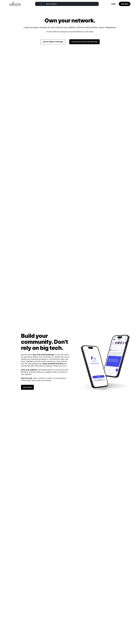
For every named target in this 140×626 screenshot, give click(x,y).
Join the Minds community (53, 42)
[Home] (15, 4)
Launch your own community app (84, 42)
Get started (27, 387)
